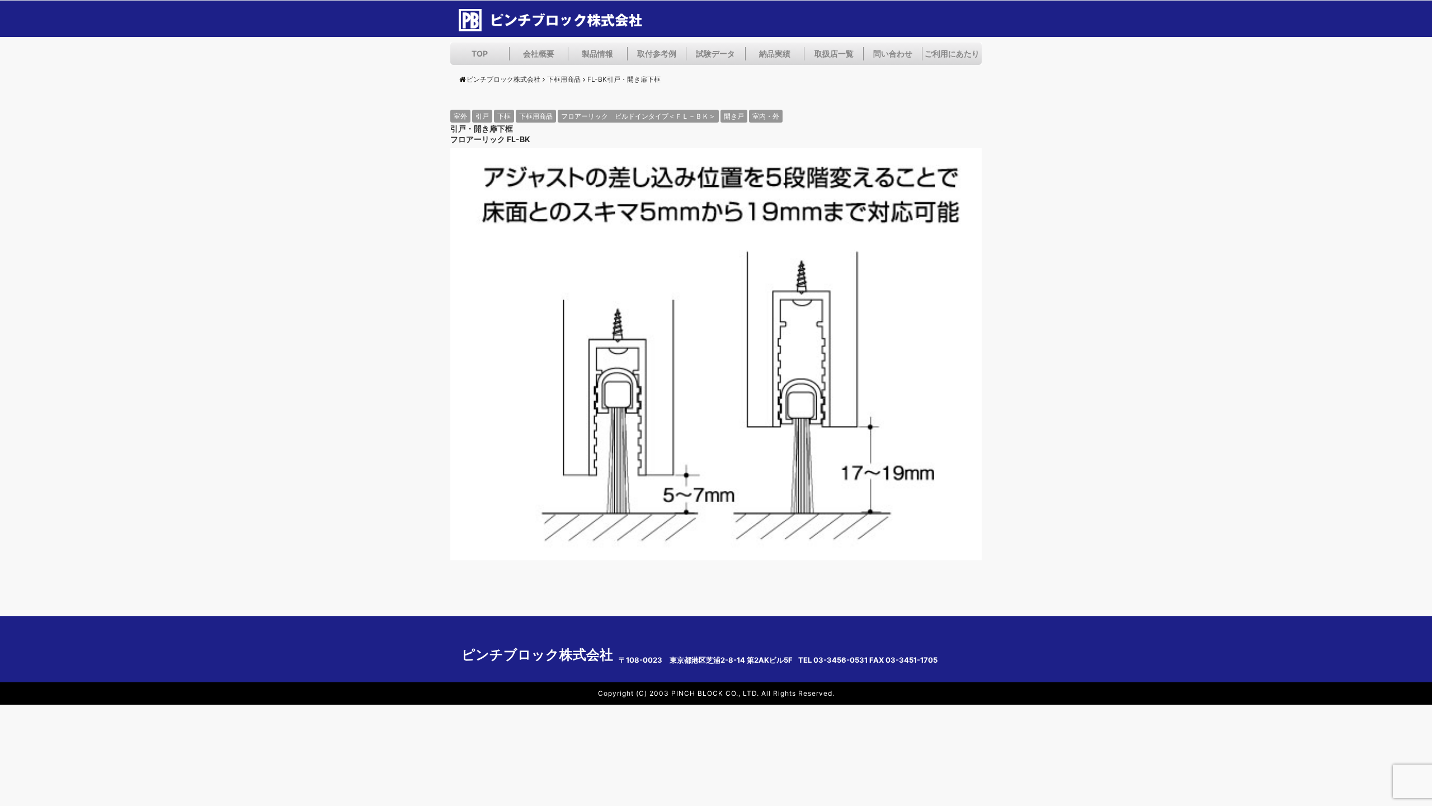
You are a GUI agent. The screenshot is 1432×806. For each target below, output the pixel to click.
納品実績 (774, 53)
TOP (480, 53)
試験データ (715, 53)
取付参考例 (656, 53)
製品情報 (597, 53)
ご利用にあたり (952, 53)
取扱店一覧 (834, 53)
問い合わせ (892, 53)
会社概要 (538, 53)
